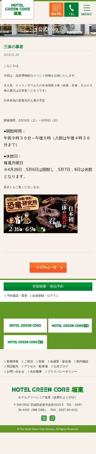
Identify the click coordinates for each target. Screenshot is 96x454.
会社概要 (36, 371)
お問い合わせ (15, 371)
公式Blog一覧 (46, 267)
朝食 (42, 361)
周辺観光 (12, 366)
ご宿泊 (28, 361)
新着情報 (12, 361)
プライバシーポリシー (62, 371)
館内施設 (82, 361)
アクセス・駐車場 (36, 366)
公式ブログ (60, 366)
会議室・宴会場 (60, 361)
